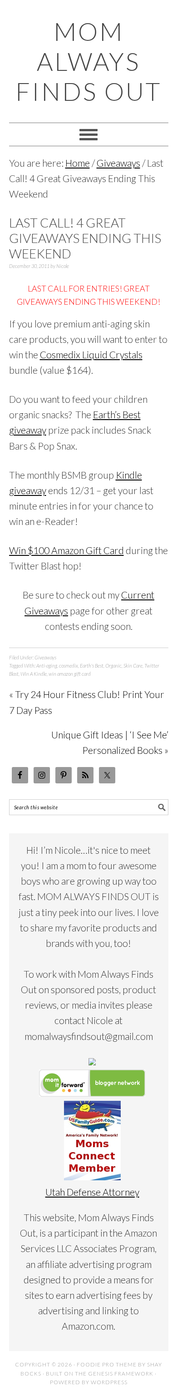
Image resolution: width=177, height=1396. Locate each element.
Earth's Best (91, 665)
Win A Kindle (33, 674)
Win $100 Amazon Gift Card (66, 550)
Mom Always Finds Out (88, 61)
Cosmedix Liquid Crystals (91, 354)
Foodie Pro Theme (107, 1364)
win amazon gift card (70, 674)
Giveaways (45, 657)
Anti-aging (46, 665)
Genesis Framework (120, 1373)
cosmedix (68, 665)
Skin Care (133, 665)
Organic (113, 665)
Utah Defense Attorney (92, 1192)
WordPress (109, 1382)
